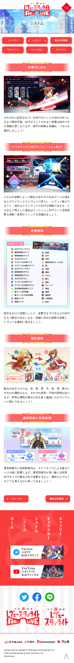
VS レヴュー (13, 49)
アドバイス (61, 49)
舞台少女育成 (61, 40)
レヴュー (37, 40)
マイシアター (37, 49)
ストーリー (13, 40)
